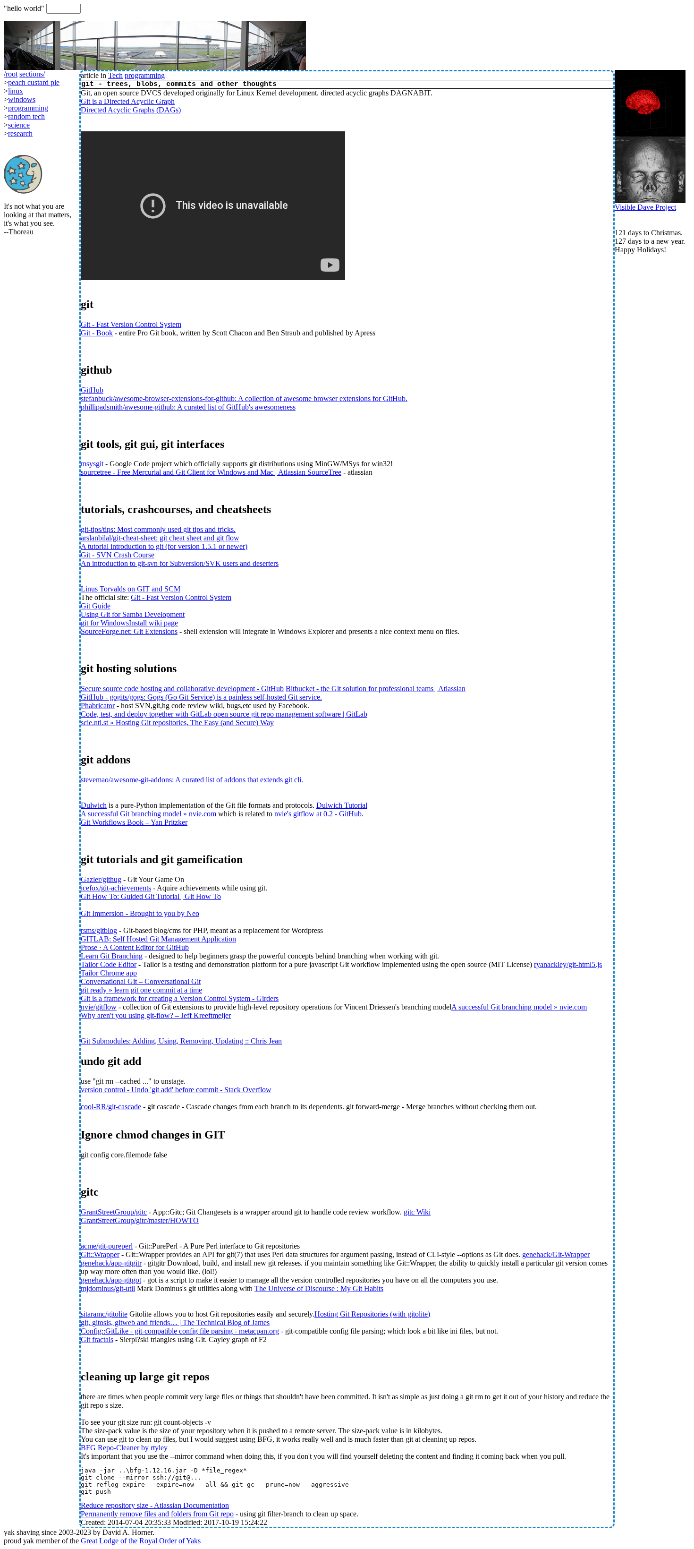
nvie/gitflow (99, 1007)
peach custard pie (33, 82)
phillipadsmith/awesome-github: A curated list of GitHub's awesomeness (188, 407)
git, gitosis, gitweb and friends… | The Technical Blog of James (175, 1322)
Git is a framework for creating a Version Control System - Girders (180, 998)
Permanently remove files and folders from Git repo (157, 1514)
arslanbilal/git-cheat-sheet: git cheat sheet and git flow (160, 538)
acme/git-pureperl (107, 1246)
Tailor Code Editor (108, 964)
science (19, 125)
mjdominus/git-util (108, 1288)
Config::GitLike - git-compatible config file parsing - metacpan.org (180, 1331)
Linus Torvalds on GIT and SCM (130, 589)
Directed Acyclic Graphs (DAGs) (131, 110)
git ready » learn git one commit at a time (141, 990)
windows (21, 99)
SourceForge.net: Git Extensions (129, 631)
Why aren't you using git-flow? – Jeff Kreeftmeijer (156, 1015)
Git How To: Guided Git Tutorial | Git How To (151, 896)
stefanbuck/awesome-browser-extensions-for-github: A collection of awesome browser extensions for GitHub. (244, 398)
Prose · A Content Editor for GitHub (135, 947)
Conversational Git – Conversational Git (141, 981)
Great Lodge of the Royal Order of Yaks (141, 1541)
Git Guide (95, 606)
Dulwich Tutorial (341, 805)
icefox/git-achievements (116, 888)
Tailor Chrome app (109, 973)
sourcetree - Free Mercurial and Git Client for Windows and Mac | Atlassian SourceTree (211, 472)
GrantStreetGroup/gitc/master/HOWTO (140, 1220)
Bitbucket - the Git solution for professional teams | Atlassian (375, 689)
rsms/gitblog (99, 930)
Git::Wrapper (100, 1254)
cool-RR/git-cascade (111, 1107)
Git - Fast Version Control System (131, 324)
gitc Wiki (417, 1212)
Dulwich (94, 805)
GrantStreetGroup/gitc (114, 1212)
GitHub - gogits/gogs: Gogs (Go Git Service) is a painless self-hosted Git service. (201, 697)
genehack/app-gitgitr (111, 1263)
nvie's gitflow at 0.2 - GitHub (318, 814)
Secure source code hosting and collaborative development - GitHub (182, 689)
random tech (26, 116)
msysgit (92, 464)
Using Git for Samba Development (133, 614)
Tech (115, 75)
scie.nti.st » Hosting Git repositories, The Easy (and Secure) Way (177, 723)
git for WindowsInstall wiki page (129, 623)
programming (145, 75)
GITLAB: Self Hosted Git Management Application (158, 939)
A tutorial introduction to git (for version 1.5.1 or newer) (164, 546)
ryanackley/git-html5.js (568, 964)
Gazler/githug (101, 879)
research (20, 133)
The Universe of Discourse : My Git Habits (318, 1288)
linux (15, 91)
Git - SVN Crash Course (117, 555)
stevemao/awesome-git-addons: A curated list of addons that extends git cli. (192, 780)
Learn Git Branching (112, 956)
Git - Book (97, 333)
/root (10, 74)
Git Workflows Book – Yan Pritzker (134, 822)
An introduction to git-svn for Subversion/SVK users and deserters (180, 563)
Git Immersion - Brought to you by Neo (140, 913)
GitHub (92, 390)
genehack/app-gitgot (111, 1280)
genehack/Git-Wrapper (556, 1254)
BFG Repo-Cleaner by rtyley (124, 1448)
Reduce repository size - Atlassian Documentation (155, 1505)
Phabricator (98, 706)
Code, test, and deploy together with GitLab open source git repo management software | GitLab (224, 714)
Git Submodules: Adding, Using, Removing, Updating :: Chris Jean (181, 1041)
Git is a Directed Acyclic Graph (128, 101)
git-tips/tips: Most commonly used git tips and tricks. (158, 529)
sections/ (32, 74)
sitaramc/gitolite (104, 1314)
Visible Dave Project (645, 207)
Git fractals (97, 1339)
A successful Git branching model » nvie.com (148, 814)
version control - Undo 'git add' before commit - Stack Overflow (176, 1090)
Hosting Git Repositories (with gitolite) (372, 1314)
